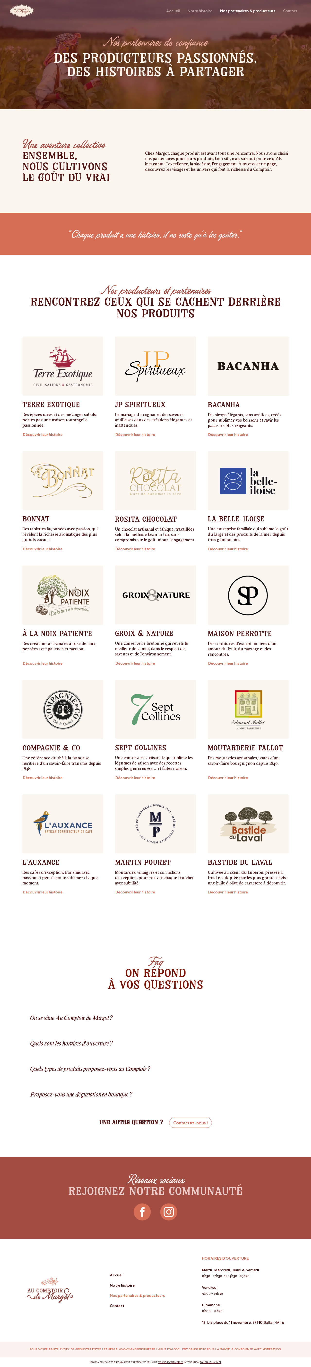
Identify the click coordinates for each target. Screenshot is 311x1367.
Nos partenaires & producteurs (247, 10)
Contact (290, 10)
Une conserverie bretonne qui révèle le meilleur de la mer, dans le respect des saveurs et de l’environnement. (151, 648)
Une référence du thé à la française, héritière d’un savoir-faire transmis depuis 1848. (61, 763)
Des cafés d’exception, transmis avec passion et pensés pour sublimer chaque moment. (60, 877)
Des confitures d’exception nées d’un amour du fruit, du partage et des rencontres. (242, 649)
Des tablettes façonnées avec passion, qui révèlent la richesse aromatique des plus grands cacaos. (60, 534)
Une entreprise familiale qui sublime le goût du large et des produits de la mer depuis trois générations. (248, 534)
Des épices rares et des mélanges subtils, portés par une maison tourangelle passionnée (59, 420)
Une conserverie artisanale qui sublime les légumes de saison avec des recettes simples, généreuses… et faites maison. (154, 763)
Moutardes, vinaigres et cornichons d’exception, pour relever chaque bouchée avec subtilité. (154, 877)
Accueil (173, 10)
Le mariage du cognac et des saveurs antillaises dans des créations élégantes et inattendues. (153, 420)
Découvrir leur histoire (42, 434)
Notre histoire (200, 10)
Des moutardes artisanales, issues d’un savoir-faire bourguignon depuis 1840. (243, 760)
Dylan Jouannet (210, 1362)
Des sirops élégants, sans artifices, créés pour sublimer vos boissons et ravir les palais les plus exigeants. (244, 420)
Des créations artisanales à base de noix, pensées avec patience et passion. (59, 646)
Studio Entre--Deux (170, 1362)
